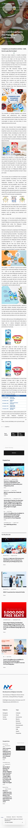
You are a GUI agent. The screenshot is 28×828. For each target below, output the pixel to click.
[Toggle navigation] (25, 3)
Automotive (19, 717)
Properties (18, 733)
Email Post (7, 426)
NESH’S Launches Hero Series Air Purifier (14, 592)
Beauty (18, 719)
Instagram (5, 713)
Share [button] (3, 41)
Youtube (5, 719)
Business (18, 721)
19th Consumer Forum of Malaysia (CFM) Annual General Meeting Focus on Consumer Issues (7, 753)
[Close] (22, 822)
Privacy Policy (19, 816)
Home (3, 9)
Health (17, 731)
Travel (17, 715)
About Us (14, 816)
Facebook (5, 715)
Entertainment (19, 725)
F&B (17, 729)
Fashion (18, 727)
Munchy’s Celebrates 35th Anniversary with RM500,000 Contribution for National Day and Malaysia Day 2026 (13, 483)
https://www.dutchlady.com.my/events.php (13, 421)
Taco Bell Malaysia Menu (10, 524)
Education (18, 723)
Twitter (4, 717)
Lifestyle (18, 713)
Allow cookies (9, 822)
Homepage (8, 816)
